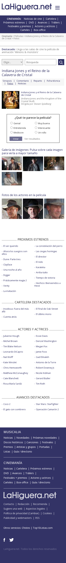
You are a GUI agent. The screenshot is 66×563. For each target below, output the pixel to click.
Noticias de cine (33, 18)
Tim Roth (40, 383)
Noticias (22, 83)
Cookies (47, 513)
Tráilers (55, 22)
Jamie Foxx (41, 351)
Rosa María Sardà (12, 383)
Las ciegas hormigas (46, 251)
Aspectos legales (35, 508)
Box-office (40, 30)
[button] (57, 7)
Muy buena (44, 123)
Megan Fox (41, 346)
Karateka (40, 267)
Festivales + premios (15, 477)
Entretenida (20, 128)
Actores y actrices (45, 26)
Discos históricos (13, 442)
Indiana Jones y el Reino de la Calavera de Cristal (33, 37)
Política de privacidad (15, 513)
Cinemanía (7, 36)
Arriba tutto (42, 272)
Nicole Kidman (43, 373)
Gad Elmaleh (42, 357)
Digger (6, 275)
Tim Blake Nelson (12, 346)
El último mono (43, 314)
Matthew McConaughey (15, 373)
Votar (16, 138)
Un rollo (42, 132)
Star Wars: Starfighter (47, 404)
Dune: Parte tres (12, 259)
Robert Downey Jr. (45, 367)
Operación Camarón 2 (47, 409)
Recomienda (40, 504)
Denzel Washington (46, 341)
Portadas (44, 447)
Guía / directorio (23, 451)
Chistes (26, 527)
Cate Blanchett (10, 378)
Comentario (23, 80)
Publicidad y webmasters (18, 518)
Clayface (7, 264)
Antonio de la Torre (46, 362)
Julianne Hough (11, 335)
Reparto (38, 80)
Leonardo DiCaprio (13, 351)
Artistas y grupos (26, 447)
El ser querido (10, 246)
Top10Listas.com (43, 527)
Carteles (25, 30)
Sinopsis (7, 80)
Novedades (22, 437)
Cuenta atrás (10, 316)
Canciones (32, 442)
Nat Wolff (8, 357)
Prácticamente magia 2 (15, 280)
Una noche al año (12, 269)
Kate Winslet (10, 362)
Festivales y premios (19, 26)
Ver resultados (32, 139)
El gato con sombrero (14, 409)
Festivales (47, 442)
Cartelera (51, 18)
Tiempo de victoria (45, 277)
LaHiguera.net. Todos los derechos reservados (30, 549)
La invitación (9, 291)
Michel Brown (10, 341)
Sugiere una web (13, 508)
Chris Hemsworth (12, 367)
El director (41, 256)
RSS (37, 518)
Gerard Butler (43, 378)
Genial (17, 123)
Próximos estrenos (14, 22)
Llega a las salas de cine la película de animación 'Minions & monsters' (30, 51)
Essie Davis (42, 335)
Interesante (44, 128)
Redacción (23, 504)
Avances (42, 22)
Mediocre (19, 132)
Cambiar (33, 513)
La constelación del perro (49, 246)
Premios (8, 447)
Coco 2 (6, 404)
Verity (6, 285)
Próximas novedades (45, 437)
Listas (7, 451)
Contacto (9, 504)
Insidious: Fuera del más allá (15, 310)
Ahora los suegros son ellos (14, 253)
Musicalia (12, 432)
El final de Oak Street (47, 308)
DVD (31, 22)
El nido (39, 261)
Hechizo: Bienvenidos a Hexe (47, 284)
